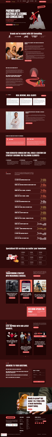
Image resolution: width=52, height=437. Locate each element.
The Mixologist (40, 339)
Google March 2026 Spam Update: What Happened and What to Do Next (39, 342)
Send (39, 381)
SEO (12, 345)
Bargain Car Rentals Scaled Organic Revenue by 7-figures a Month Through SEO (39, 295)
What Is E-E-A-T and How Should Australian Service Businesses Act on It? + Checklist (12, 348)
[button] (23, 356)
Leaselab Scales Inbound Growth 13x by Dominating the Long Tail (12, 295)
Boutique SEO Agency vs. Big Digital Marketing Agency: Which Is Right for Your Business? (26, 342)
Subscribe (44, 421)
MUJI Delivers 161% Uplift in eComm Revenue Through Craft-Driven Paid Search (26, 295)
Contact (27, 2)
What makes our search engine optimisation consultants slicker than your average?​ (13, 76)
